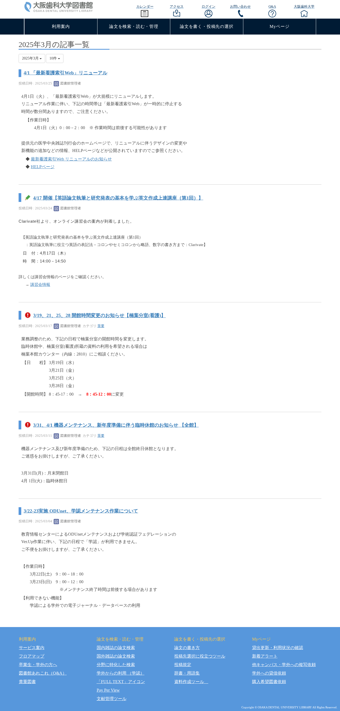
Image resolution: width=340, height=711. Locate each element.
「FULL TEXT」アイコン (121, 681)
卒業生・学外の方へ (38, 664)
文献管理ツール (111, 698)
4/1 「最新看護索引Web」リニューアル (65, 72)
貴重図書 (27, 681)
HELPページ (42, 166)
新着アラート (265, 656)
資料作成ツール (191, 681)
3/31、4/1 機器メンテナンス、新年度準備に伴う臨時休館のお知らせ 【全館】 (116, 425)
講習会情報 (40, 284)
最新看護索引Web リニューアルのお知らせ (71, 159)
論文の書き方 (187, 647)
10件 (53, 58)
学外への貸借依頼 (269, 673)
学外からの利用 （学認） (120, 673)
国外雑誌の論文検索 (116, 656)
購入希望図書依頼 (269, 681)
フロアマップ (31, 656)
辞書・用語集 (187, 673)
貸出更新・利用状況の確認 (277, 647)
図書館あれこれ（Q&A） (43, 673)
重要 (100, 326)
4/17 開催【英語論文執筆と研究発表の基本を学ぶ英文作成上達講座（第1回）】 (118, 198)
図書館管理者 (70, 83)
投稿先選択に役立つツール (199, 656)
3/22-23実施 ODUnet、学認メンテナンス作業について (81, 511)
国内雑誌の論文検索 (116, 647)
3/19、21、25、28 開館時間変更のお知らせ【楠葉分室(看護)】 (99, 315)
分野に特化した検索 (116, 664)
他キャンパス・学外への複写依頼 (284, 664)
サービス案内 (31, 647)
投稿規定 (182, 664)
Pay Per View (108, 690)
